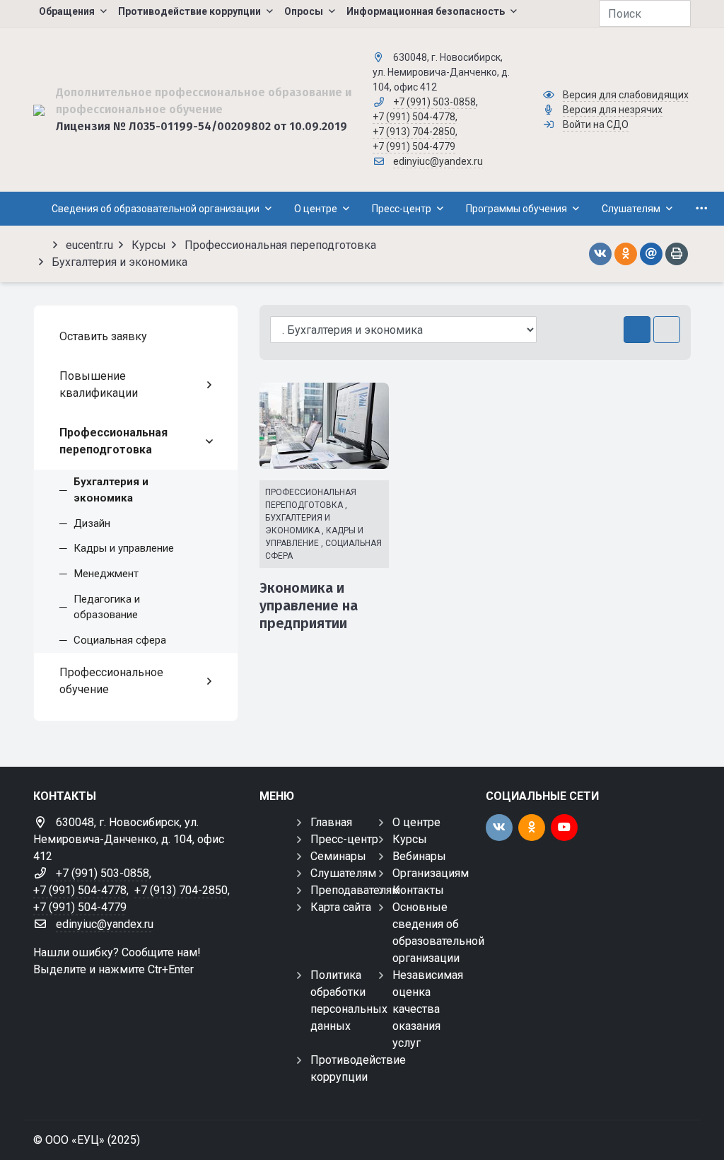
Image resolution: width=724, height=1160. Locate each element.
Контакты (418, 890)
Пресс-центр (344, 839)
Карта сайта (340, 907)
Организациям (430, 873)
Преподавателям (355, 890)
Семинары (338, 856)
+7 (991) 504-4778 (414, 116)
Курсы (409, 839)
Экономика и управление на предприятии (308, 605)
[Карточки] (637, 329)
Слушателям (343, 873)
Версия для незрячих (612, 109)
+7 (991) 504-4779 (414, 146)
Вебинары (419, 856)
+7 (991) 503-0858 (434, 102)
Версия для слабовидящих (626, 94)
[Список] (666, 329)
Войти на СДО (596, 124)
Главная (331, 822)
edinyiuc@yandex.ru (438, 161)
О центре (416, 822)
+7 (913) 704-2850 (414, 131)
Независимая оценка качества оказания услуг (427, 1009)
